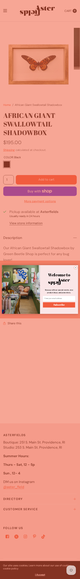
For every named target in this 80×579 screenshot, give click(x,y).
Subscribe (59, 304)
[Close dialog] (75, 267)
